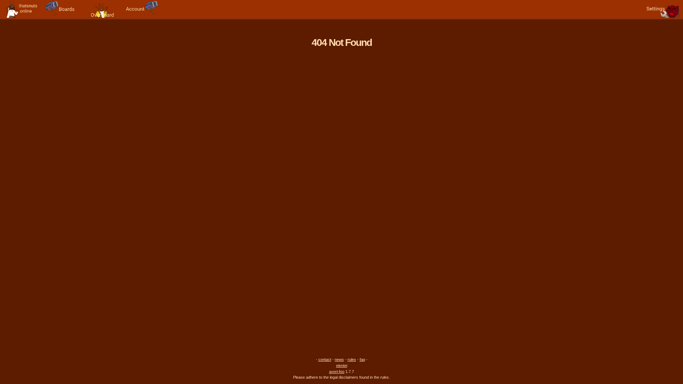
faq (362, 359)
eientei (341, 365)
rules (352, 359)
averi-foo (336, 371)
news (339, 359)
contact (324, 359)
